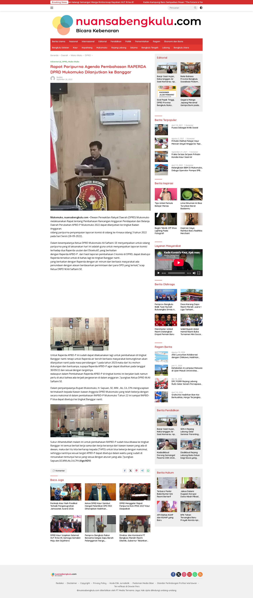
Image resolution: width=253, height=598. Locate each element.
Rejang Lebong (118, 47)
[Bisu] (194, 273)
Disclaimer (72, 583)
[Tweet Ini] (130, 470)
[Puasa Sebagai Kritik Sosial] (161, 129)
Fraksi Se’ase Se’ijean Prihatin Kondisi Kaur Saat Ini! (186, 155)
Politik (128, 41)
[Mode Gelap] (201, 7)
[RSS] (200, 574)
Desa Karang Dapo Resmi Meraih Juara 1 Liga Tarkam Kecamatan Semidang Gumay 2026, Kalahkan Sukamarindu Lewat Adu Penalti (191, 307)
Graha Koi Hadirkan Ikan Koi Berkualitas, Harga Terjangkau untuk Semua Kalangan (186, 396)
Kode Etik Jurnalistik (119, 583)
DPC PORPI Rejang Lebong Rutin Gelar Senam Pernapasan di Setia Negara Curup (187, 382)
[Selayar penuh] (198, 273)
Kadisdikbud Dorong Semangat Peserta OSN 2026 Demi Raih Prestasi (166, 455)
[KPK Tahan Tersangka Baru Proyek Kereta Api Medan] (190, 506)
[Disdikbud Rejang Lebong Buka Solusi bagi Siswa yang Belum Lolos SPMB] (190, 444)
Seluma (133, 47)
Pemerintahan (142, 41)
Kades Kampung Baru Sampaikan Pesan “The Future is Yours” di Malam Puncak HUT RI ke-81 (161, 2)
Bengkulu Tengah (150, 47)
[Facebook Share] (125, 470)
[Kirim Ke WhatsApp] (148, 470)
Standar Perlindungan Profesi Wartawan (177, 583)
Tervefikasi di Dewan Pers (127, 586)
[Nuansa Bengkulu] (126, 24)
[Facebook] (173, 574)
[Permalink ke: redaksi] (52, 78)
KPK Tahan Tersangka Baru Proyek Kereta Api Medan (189, 518)
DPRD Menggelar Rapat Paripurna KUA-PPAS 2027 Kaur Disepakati (134, 506)
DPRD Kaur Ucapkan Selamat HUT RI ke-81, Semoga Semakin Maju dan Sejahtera (65, 538)
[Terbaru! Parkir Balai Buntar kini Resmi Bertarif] (167, 482)
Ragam (156, 41)
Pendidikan (116, 41)
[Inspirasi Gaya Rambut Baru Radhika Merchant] (192, 219)
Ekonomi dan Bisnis (173, 41)
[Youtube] (189, 574)
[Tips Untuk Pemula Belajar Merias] (166, 194)
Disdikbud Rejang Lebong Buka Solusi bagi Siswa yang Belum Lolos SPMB (190, 455)
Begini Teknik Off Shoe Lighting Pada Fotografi (166, 231)
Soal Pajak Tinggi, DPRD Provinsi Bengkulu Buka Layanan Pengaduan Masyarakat (165, 102)
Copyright (85, 583)
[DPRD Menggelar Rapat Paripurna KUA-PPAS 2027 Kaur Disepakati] (135, 492)
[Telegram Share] (142, 470)
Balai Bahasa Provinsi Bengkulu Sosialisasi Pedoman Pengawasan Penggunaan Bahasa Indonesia (190, 79)
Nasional (73, 41)
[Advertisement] (100, 294)
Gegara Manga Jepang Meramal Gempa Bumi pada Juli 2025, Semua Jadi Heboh (190, 102)
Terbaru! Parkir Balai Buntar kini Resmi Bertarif (165, 494)
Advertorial (55, 61)
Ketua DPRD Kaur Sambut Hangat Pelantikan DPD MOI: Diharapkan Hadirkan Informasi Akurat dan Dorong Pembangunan (99, 506)
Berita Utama (58, 41)
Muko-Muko (73, 61)
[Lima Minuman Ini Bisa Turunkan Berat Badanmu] (192, 194)
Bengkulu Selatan (60, 47)
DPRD (64, 61)
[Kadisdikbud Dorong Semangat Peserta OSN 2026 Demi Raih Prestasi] (167, 444)
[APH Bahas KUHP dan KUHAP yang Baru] (167, 506)
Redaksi (60, 583)
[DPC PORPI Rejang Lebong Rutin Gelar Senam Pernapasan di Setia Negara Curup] (161, 383)
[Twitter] (178, 574)
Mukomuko (101, 47)
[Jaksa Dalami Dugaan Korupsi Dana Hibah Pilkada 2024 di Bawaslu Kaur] (190, 482)
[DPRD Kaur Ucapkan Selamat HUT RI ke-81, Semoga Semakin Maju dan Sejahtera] (65, 524)
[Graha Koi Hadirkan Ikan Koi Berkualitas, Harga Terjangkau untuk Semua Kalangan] (161, 396)
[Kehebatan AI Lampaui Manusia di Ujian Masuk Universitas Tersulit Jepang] (161, 370)
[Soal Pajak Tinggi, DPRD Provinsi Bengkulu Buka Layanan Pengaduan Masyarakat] (167, 91)
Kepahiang (87, 47)
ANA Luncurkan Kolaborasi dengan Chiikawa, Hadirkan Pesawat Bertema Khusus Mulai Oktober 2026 (187, 356)
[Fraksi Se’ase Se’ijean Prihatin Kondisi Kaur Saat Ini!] (161, 156)
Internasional (88, 41)
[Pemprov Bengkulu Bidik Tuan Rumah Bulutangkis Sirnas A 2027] (166, 295)
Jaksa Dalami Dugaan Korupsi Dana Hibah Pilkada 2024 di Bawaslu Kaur (190, 494)
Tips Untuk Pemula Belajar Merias (164, 204)
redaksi (60, 77)
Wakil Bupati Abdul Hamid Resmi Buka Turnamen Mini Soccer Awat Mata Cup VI (191, 332)
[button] (195, 7)
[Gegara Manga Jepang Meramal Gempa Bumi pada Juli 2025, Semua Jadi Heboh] (190, 91)
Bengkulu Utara (181, 47)
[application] (179, 262)
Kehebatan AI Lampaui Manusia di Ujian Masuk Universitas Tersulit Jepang (187, 369)
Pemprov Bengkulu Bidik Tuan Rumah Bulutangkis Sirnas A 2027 (165, 307)
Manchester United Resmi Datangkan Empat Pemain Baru (164, 332)
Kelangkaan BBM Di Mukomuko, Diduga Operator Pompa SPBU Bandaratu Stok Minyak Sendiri (187, 169)
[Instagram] (184, 574)
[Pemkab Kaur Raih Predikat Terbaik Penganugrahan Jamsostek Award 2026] (65, 492)
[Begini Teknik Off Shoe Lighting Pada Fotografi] (166, 219)
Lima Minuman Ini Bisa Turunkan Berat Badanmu (191, 206)
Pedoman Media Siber (143, 583)
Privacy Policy (99, 583)
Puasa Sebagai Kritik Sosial (185, 127)
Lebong (166, 47)
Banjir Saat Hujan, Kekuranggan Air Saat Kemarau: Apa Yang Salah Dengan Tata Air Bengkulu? (166, 79)
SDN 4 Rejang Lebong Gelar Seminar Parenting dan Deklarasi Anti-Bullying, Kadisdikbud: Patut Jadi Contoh (190, 432)
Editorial (103, 41)
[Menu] (52, 7)
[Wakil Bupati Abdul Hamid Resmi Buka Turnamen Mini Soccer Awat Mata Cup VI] (192, 320)
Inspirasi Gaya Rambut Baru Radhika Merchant (191, 231)
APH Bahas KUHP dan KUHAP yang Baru (165, 517)
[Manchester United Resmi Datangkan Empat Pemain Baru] (166, 320)
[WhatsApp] (195, 574)
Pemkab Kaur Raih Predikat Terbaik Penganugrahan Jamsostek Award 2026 (63, 506)
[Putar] (158, 273)
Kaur (75, 47)
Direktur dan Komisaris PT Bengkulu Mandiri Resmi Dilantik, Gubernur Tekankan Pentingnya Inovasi (133, 538)
